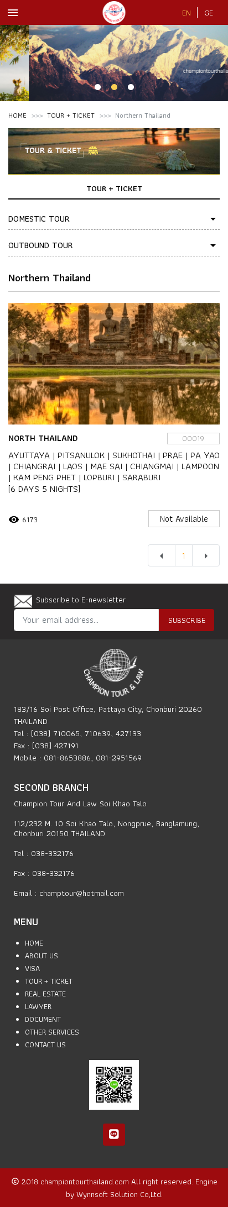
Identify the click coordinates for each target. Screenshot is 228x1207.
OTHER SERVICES (52, 1032)
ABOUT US (41, 955)
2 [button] (114, 87)
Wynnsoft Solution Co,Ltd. (119, 1194)
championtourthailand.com (85, 1181)
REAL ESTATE (45, 994)
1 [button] (97, 87)
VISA (32, 968)
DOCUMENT (43, 1019)
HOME (17, 115)
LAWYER (38, 1006)
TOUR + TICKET (71, 115)
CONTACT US (45, 1044)
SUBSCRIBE (186, 619)
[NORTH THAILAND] (114, 363)
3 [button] (130, 87)
